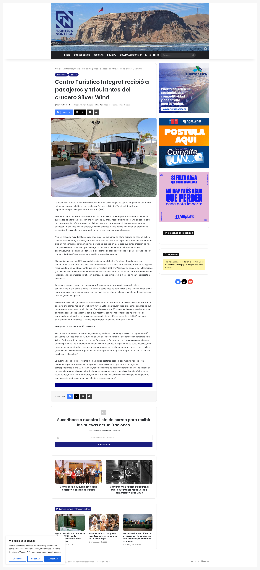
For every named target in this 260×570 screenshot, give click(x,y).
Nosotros (205, 561)
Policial (111, 55)
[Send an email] (69, 105)
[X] (76, 396)
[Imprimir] (96, 112)
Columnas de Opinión (131, 55)
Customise (17, 559)
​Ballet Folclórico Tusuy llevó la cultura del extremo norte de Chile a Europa (103, 536)
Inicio (67, 55)
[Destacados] (130, 27)
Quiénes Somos (82, 55)
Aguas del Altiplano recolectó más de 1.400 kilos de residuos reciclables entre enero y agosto (70, 537)
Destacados (68, 69)
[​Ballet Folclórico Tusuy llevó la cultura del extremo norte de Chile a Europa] (104, 522)
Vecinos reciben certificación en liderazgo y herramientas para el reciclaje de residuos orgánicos (137, 537)
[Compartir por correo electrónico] (90, 112)
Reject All (35, 559)
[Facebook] (70, 396)
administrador (62, 105)
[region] (35, 550)
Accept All (53, 559)
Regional (98, 55)
